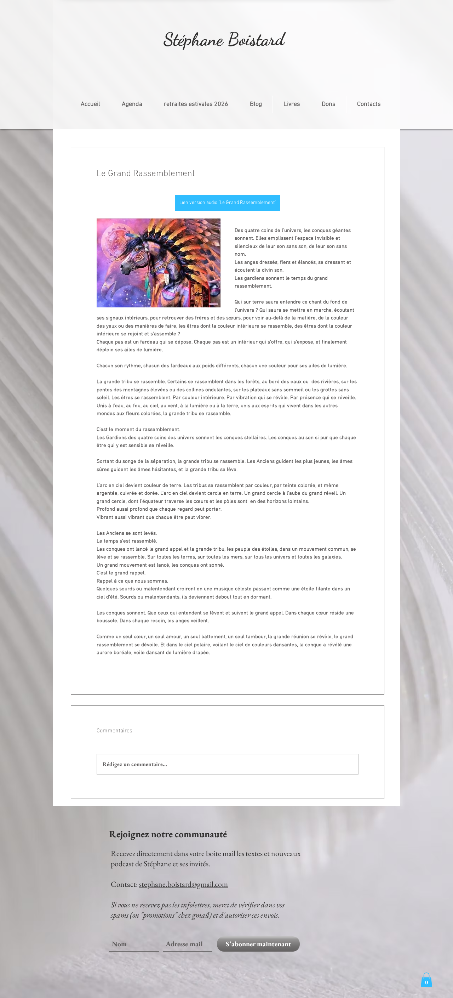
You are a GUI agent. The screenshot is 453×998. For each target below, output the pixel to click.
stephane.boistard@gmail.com (183, 884)
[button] (426, 980)
